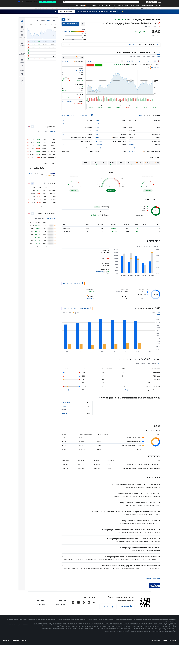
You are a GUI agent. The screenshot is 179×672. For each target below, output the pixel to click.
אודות (43, 597)
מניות (158, 8)
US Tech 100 (52, 53)
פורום (119, 52)
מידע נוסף (131, 44)
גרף (154, 52)
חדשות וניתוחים (145, 52)
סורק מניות (93, 5)
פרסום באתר (41, 600)
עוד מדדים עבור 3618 (68, 115)
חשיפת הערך (67, 31)
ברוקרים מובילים (49, 163)
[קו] (155, 61)
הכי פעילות (52, 131)
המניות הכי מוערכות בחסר (46, 213)
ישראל (145, 8)
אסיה (74, 8)
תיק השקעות (62, 600)
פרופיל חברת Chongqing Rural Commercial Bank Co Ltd (130, 397)
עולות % (45, 131)
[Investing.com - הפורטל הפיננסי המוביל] (153, 2)
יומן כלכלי (100, 5)
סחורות (43, 20)
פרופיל (153, 56)
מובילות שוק (51, 127)
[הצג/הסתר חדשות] (122, 61)
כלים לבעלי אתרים (61, 604)
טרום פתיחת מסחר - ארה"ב (129, 8)
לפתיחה (124, 390)
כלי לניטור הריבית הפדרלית (65, 8)
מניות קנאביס (99, 8)
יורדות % (38, 131)
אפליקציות (63, 597)
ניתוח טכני (126, 52)
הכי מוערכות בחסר (50, 218)
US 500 (53, 50)
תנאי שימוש (24, 640)
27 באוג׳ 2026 (99, 141)
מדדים (48, 20)
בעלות (148, 56)
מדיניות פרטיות (15, 640)
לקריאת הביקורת (30, 174)
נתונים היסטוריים (141, 56)
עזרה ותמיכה (41, 604)
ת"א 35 (53, 41)
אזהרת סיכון (6, 640)
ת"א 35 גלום (52, 47)
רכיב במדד (132, 56)
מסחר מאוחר (118, 8)
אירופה (87, 8)
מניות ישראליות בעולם (108, 8)
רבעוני (153, 313)
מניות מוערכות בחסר (39, 8)
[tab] (156, 163)
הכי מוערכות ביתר (39, 218)
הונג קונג (64, 413)
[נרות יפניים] (158, 61)
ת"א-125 (53, 44)
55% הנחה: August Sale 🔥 (47, 2)
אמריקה (92, 8)
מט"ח (54, 20)
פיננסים (134, 52)
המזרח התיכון (80, 8)
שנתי (158, 313)
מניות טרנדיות (50, 183)
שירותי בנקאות (66, 402)
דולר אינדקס (52, 59)
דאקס (54, 56)
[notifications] (22, 2)
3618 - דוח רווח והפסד (148, 308)
